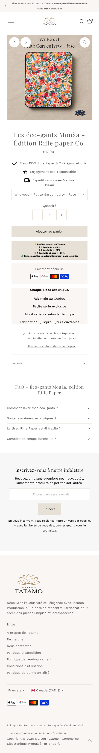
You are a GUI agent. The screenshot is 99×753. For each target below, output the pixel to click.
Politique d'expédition (24, 652)
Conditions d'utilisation (25, 666)
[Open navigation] (11, 21)
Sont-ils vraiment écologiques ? (31, 418)
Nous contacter (19, 646)
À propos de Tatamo (22, 632)
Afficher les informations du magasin (51, 346)
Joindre (49, 509)
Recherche (15, 639)
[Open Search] (82, 21)
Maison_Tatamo (47, 738)
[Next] (94, 6)
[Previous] (5, 6)
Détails (17, 363)
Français (14, 690)
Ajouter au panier (49, 231)
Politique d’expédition (53, 733)
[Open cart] (89, 21)
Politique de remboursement (29, 659)
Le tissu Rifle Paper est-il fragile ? (34, 428)
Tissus (49, 185)
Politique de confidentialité (28, 672)
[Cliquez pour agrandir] (84, 42)
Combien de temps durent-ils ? (31, 438)
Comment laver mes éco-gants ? (32, 408)
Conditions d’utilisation (22, 733)
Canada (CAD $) (48, 690)
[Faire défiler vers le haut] (89, 740)
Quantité (49, 205)
